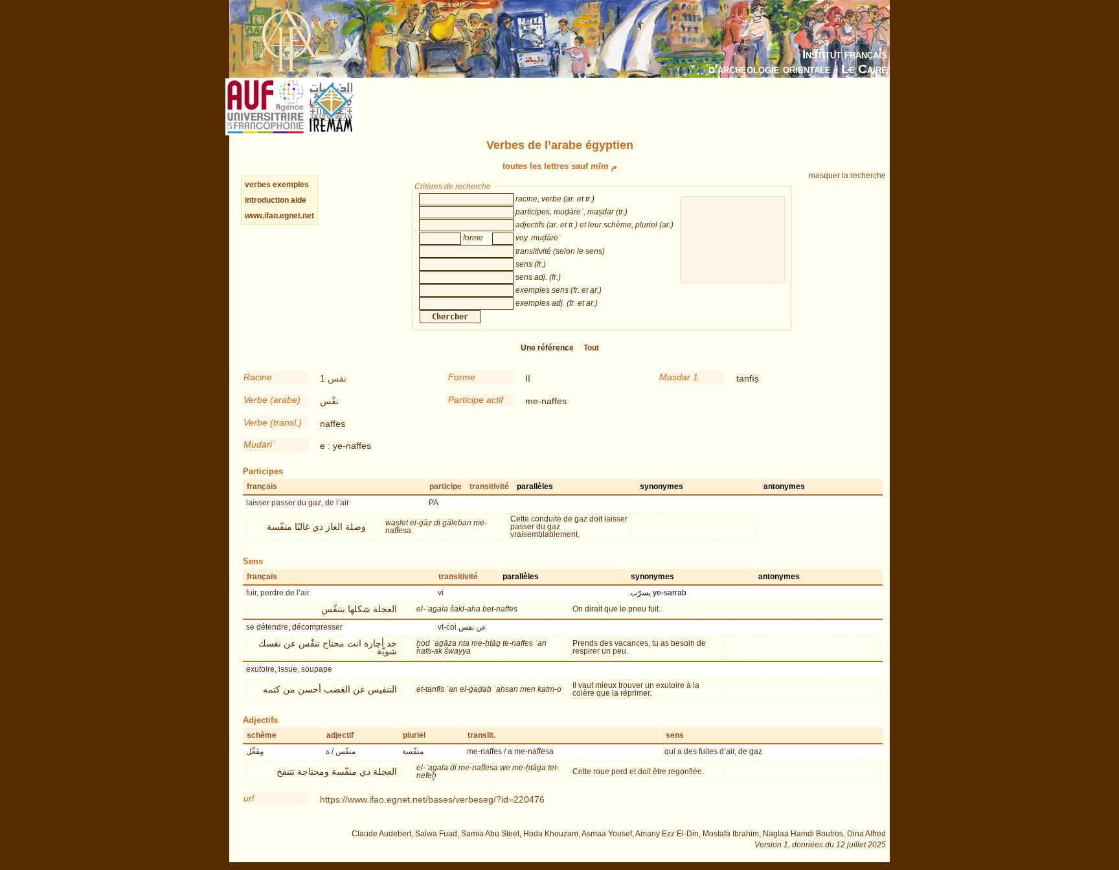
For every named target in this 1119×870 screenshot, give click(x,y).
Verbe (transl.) (272, 422)
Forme (461, 377)
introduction (268, 200)
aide (298, 200)
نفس (337, 378)
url (248, 798)
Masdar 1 (678, 377)
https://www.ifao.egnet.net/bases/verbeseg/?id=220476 (432, 799)
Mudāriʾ (259, 444)
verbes (258, 184)
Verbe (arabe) (271, 400)
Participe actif (475, 400)
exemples (291, 184)
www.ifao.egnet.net (279, 215)
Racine (257, 377)
